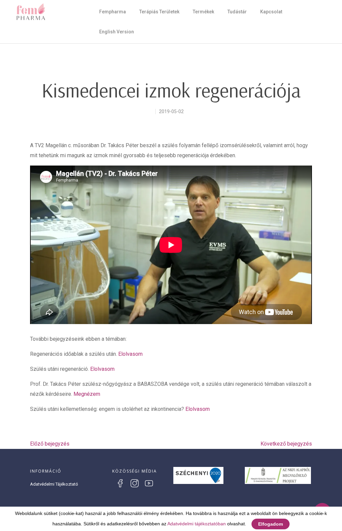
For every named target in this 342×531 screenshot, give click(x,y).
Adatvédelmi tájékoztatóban (196, 523)
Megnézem (86, 394)
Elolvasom (130, 354)
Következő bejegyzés (286, 444)
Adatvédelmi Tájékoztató (54, 484)
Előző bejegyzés (49, 444)
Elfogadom (270, 524)
